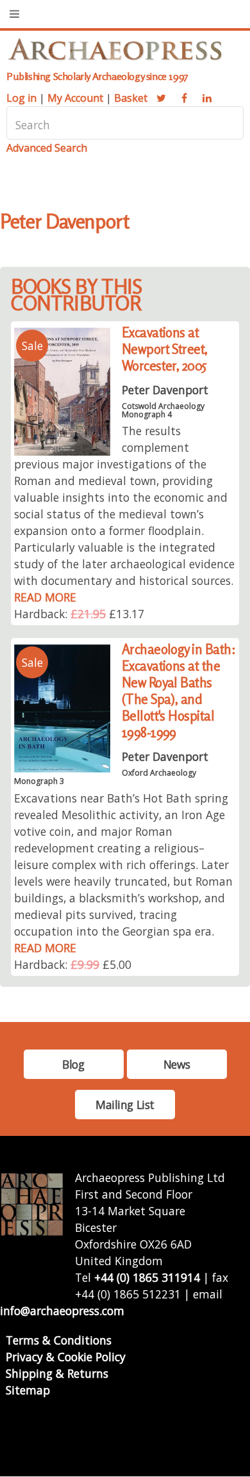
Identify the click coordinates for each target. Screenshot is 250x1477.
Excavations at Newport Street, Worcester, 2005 (165, 349)
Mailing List (125, 1104)
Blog (73, 1064)
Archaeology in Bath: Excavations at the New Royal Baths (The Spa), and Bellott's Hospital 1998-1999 (178, 690)
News (176, 1064)
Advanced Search (46, 148)
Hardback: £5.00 (72, 964)
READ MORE (45, 597)
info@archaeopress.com (62, 1310)
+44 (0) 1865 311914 (147, 1277)
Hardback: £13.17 (79, 613)
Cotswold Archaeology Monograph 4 (163, 410)
